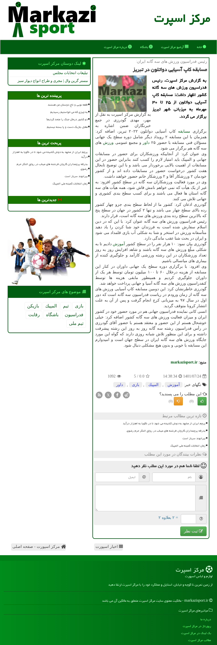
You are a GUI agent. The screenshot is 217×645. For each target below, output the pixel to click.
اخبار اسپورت (107, 546)
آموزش (119, 244)
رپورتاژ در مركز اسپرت (197, 626)
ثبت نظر (191, 531)
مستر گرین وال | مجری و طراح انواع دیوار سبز (53, 81)
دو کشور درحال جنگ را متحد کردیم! (67, 119)
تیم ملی (76, 323)
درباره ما (205, 619)
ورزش (108, 142)
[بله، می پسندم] (202, 401)
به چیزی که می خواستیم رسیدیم (69, 112)
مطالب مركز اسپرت (199, 640)
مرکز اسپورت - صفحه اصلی (36, 546)
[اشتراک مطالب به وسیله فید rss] (99, 395)
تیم (66, 305)
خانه (200, 47)
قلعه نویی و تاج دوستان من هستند (68, 105)
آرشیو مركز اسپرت (173, 47)
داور (146, 142)
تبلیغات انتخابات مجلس (70, 73)
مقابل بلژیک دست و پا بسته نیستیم (67, 127)
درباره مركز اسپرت (116, 47)
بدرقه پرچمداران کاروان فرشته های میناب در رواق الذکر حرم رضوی (166, 431)
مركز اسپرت (182, 18)
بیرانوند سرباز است (194, 438)
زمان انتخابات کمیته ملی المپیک (187, 445)
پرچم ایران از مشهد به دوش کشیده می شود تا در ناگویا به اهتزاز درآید (164, 423)
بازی (135, 385)
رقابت (34, 314)
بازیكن (33, 305)
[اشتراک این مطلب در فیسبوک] (117, 395)
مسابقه (184, 131)
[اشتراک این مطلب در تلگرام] (126, 395)
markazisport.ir (184, 362)
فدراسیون (74, 314)
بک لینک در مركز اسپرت (196, 633)
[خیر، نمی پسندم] (178, 401)
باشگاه (144, 47)
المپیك (153, 385)
